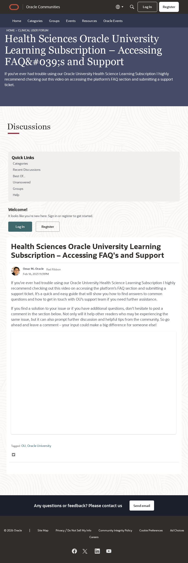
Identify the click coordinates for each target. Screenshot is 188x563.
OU (23, 445)
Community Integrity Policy (115, 530)
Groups (18, 188)
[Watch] (108, 551)
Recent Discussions (27, 169)
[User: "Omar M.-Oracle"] (15, 271)
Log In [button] (20, 226)
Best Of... (19, 176)
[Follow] (85, 551)
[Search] (132, 7)
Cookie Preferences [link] (151, 530)
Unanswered (21, 182)
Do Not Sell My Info (79, 530)
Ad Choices (177, 530)
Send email (141, 505)
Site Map (43, 530)
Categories (20, 163)
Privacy (60, 530)
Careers (94, 537)
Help (16, 195)
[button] (14, 455)
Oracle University (39, 445)
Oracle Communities (43, 6)
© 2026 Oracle (13, 530)
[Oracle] (74, 551)
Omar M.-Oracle (33, 268)
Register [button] (47, 226)
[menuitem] (147, 7)
